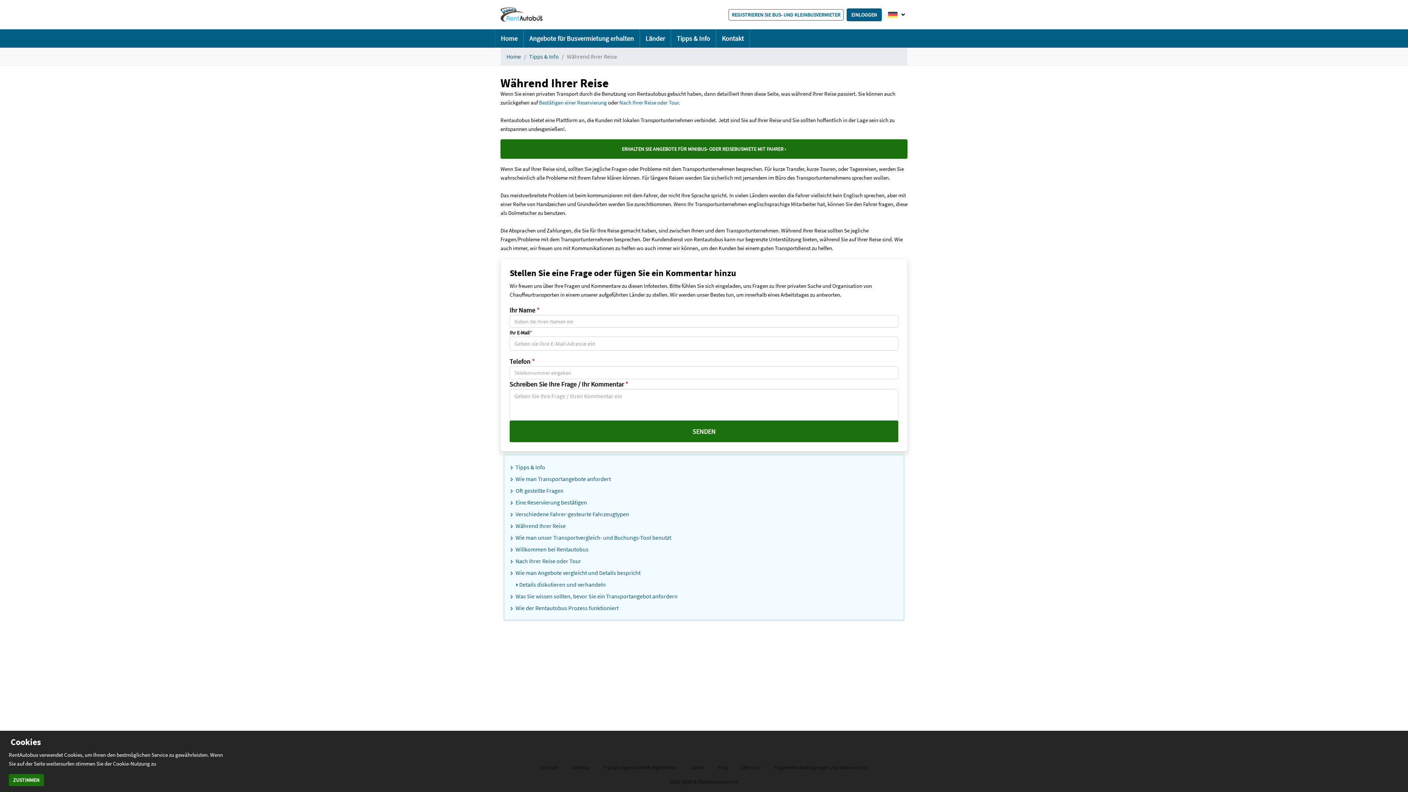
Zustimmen (26, 780)
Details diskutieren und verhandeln (562, 584)
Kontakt (733, 38)
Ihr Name (525, 310)
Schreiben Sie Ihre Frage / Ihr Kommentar (569, 384)
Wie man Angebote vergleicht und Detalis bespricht (577, 572)
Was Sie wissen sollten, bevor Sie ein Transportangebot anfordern (596, 596)
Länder (655, 38)
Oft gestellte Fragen (539, 490)
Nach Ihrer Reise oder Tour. (649, 102)
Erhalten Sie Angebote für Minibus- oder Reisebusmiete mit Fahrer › (704, 149)
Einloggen (864, 14)
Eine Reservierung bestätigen (550, 502)
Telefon (522, 361)
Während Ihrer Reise (540, 525)
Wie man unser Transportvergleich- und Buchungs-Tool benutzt (592, 537)
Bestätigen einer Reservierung (573, 102)
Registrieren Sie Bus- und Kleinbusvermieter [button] (786, 14)
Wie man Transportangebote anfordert (562, 479)
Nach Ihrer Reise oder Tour (547, 561)
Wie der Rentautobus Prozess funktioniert (566, 608)
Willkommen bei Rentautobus (551, 549)
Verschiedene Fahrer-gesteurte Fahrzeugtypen (571, 514)
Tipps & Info (693, 38)
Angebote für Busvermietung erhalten (581, 38)
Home (509, 38)
